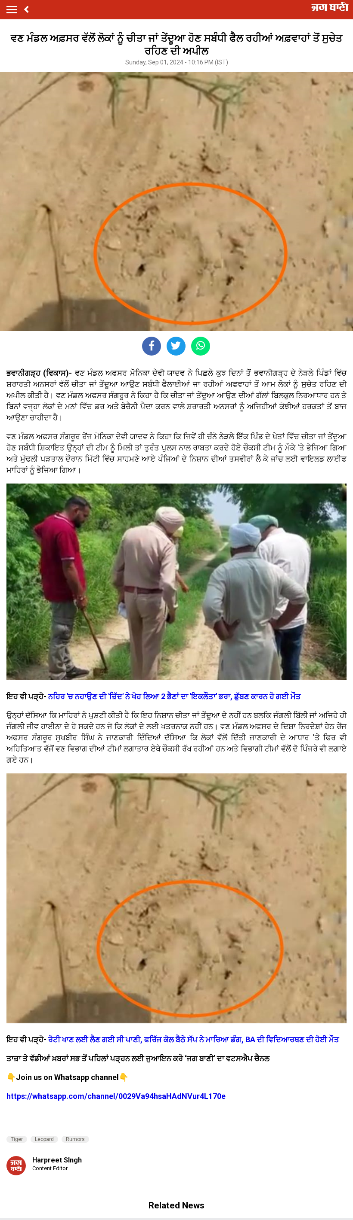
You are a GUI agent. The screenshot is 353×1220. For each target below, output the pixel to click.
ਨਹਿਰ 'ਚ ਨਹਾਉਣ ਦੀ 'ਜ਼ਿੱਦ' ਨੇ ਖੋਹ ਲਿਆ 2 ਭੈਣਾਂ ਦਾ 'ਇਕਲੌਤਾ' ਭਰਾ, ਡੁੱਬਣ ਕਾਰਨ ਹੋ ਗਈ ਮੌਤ (174, 696)
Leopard (44, 1139)
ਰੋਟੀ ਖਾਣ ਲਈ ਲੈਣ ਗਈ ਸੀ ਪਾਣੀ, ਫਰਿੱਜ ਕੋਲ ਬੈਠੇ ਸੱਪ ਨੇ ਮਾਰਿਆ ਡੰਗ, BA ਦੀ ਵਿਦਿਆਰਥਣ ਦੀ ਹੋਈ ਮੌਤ (193, 1039)
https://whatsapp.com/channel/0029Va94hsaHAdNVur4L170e (116, 1096)
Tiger (17, 1139)
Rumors (75, 1139)
